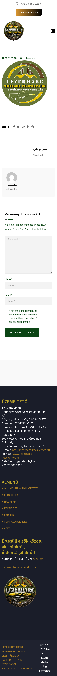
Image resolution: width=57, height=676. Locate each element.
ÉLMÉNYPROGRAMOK (14, 651)
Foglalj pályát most (29, 12)
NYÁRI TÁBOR (9, 664)
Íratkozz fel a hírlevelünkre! (19, 567)
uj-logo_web (40, 149)
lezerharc (31, 58)
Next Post (38, 155)
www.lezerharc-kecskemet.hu (17, 455)
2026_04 (37, 559)
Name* (8, 279)
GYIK (19, 660)
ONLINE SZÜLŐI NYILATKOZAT (21, 488)
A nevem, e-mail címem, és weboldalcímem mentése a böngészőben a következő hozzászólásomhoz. (23, 316)
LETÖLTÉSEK (11, 495)
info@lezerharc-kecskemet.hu (30, 450)
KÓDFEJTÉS (10, 508)
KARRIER (9, 515)
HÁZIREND (10, 501)
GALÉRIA (6, 660)
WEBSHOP (26, 668)
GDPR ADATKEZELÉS (15, 521)
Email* (8, 295)
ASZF (7, 528)
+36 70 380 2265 (31, 3)
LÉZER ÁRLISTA (10, 655)
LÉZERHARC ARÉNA (12, 647)
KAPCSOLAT (8, 668)
